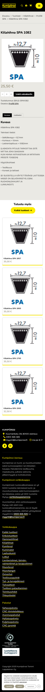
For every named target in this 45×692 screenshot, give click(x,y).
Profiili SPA (14, 103)
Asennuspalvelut (11, 614)
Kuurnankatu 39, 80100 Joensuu (21, 434)
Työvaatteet (8, 584)
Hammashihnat (10, 539)
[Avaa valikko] (39, 6)
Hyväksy (9, 686)
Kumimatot (8, 549)
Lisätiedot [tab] (17, 115)
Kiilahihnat (28, 16)
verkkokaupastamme (19, 497)
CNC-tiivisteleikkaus (13, 611)
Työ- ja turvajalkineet (13, 581)
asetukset (23, 682)
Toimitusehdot (9, 591)
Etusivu (6, 16)
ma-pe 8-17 (37, 440)
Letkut (5, 556)
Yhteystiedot (8, 595)
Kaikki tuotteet (21, 210)
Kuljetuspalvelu (10, 621)
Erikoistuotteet (10, 535)
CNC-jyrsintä (9, 625)
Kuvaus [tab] (7, 115)
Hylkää (19, 686)
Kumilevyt (7, 546)
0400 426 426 (13, 437)
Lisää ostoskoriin (24, 94)
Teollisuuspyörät (11, 577)
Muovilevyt (8, 567)
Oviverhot (7, 574)
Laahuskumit (9, 553)
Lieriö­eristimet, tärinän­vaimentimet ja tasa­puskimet (17, 562)
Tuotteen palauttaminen (14, 588)
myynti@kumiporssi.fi (16, 440)
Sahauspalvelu (10, 607)
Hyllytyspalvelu (10, 618)
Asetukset (30, 686)
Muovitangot (8, 570)
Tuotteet (16, 16)
